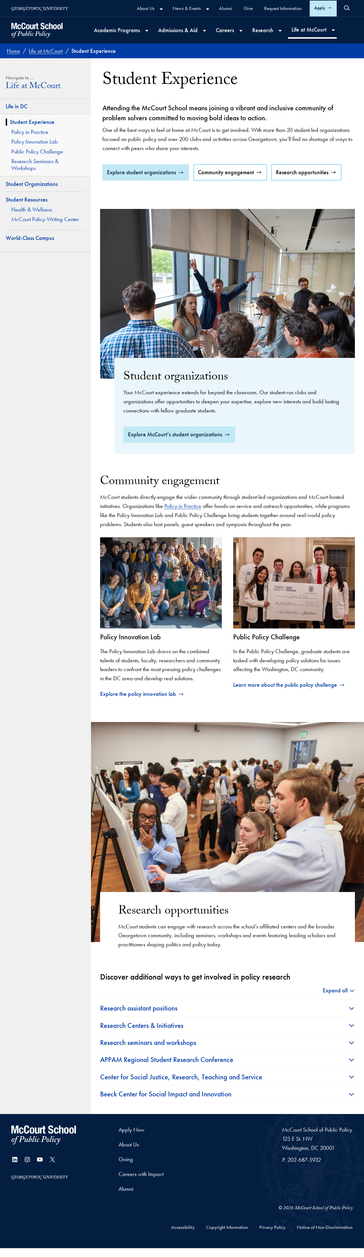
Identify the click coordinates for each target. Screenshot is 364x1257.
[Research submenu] (280, 30)
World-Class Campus (30, 238)
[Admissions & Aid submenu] (204, 30)
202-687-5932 (304, 1159)
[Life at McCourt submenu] (333, 30)
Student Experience (32, 122)
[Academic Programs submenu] (146, 30)
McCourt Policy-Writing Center (45, 219)
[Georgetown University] (39, 8)
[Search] (347, 8)
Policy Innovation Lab (34, 141)
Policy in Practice (29, 131)
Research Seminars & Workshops (35, 165)
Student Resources (26, 199)
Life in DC (16, 106)
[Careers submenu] (240, 30)
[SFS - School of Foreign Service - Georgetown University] (37, 30)
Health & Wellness (31, 209)
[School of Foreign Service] (43, 1134)
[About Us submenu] (161, 9)
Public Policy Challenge (37, 151)
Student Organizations (32, 184)
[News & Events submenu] (207, 9)
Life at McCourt (33, 87)
